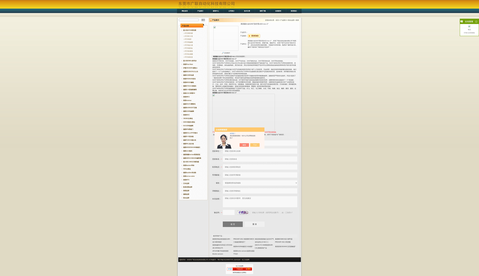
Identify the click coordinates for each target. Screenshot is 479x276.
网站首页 (185, 11)
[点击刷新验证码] (243, 212)
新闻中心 (216, 11)
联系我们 (294, 11)
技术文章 (247, 11)
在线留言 (278, 11)
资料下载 (263, 11)
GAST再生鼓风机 (270, 132)
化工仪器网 (239, 266)
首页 (277, 20)
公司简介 (232, 11)
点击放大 (227, 53)
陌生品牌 (291, 20)
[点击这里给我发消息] (469, 26)
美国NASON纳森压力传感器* (243, 246)
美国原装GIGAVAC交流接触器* (285, 246)
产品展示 (200, 11)
